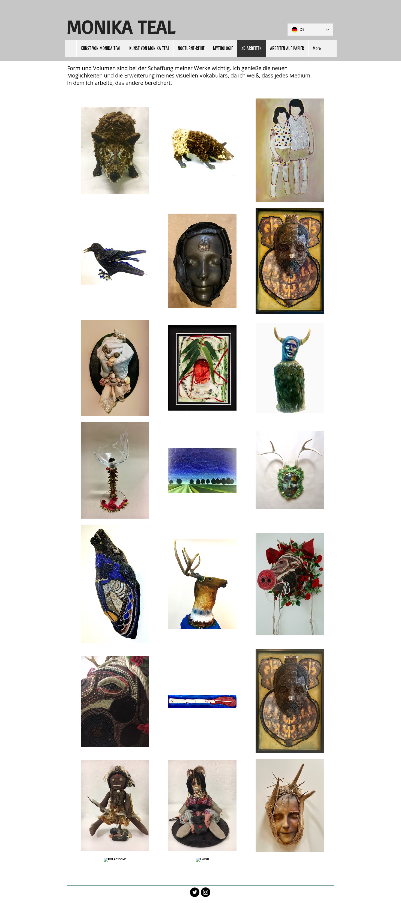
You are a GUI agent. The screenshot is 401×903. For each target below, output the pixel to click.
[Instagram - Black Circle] (205, 892)
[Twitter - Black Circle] (194, 892)
